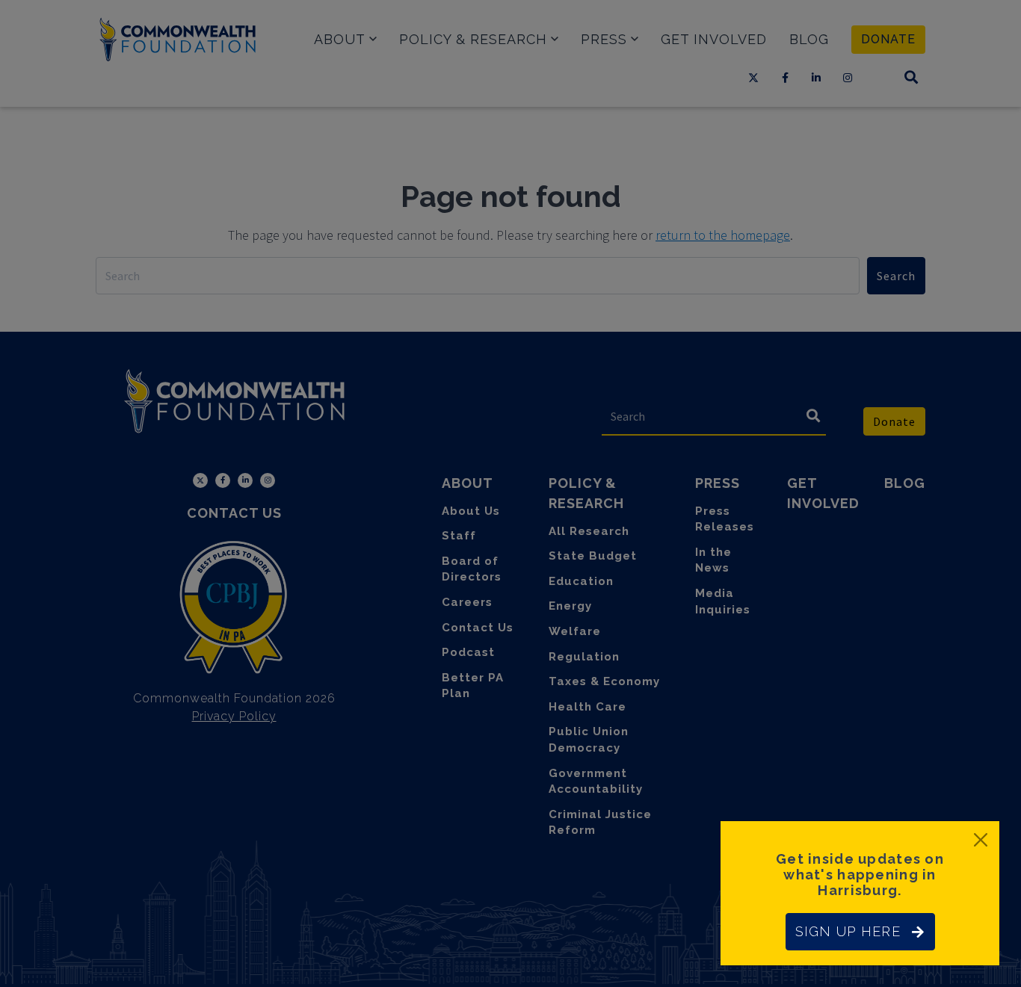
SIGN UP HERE (848, 931)
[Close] (980, 840)
